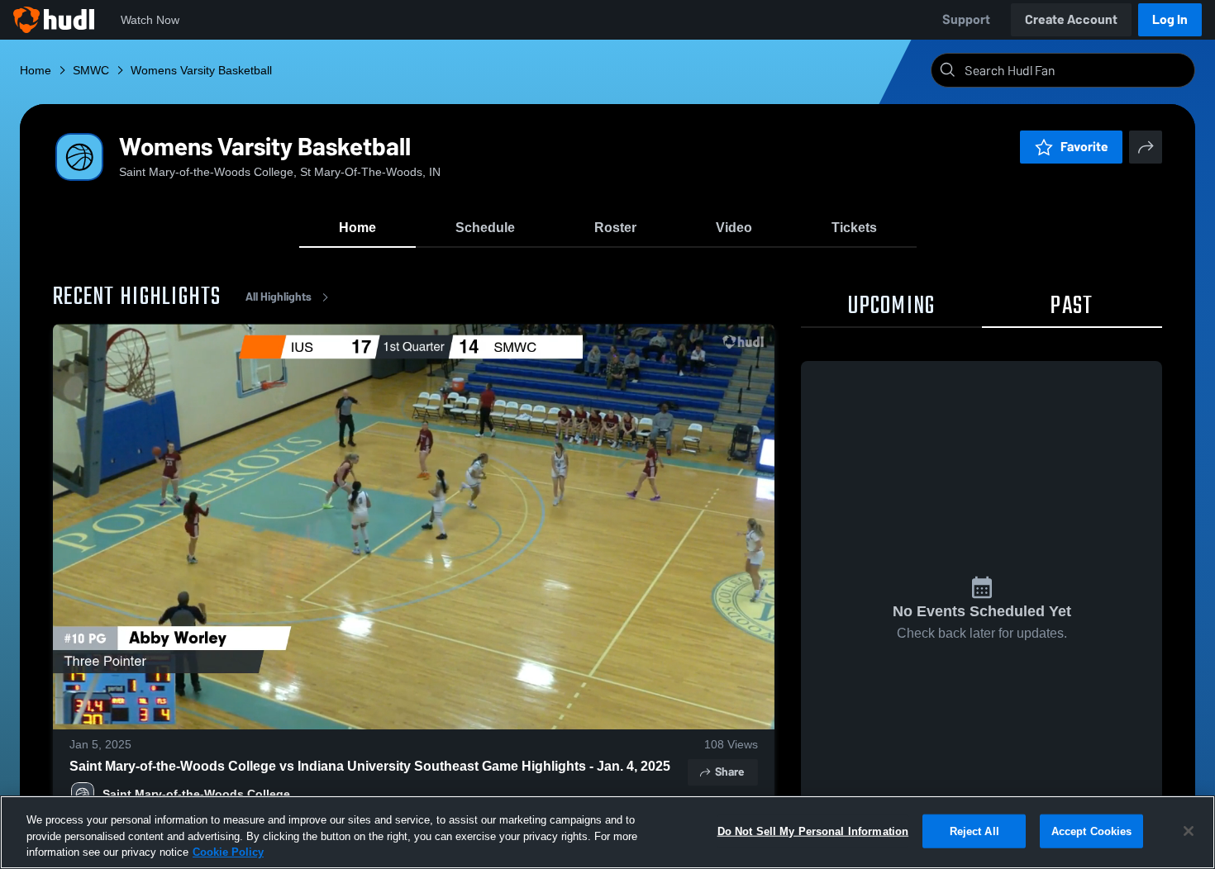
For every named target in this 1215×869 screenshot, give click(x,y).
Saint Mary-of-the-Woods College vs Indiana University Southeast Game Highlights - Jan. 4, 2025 (369, 766)
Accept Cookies (1091, 830)
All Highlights (278, 296)
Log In (1170, 19)
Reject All (974, 830)
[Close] (1188, 831)
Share (729, 771)
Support (966, 19)
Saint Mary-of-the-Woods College (196, 793)
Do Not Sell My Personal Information (813, 830)
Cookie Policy (228, 852)
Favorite (1084, 146)
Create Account (1071, 19)
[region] (607, 832)
